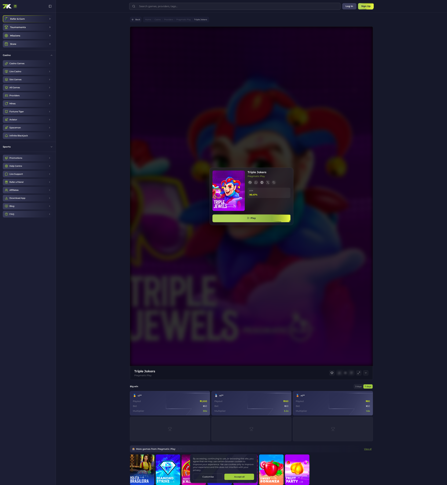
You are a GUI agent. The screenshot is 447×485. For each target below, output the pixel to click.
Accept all (239, 476)
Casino (158, 20)
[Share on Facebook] (250, 182)
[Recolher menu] (50, 6)
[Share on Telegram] (261, 182)
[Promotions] (15, 6)
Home (148, 20)
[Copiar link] (273, 182)
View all (368, 449)
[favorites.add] (332, 373)
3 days (358, 386)
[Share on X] (267, 182)
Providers (168, 20)
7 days (368, 386)
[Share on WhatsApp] (256, 182)
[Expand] (366, 373)
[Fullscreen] (359, 373)
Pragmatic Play (183, 20)
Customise (208, 476)
